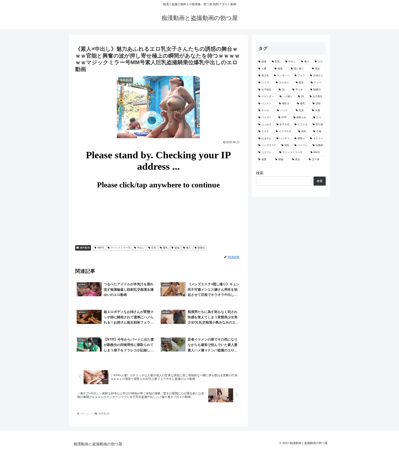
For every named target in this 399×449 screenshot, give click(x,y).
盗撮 (177, 247)
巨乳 (153, 247)
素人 (188, 247)
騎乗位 (201, 247)
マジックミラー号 (121, 247)
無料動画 (85, 247)
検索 (260, 173)
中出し (141, 247)
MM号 (100, 247)
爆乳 (165, 247)
